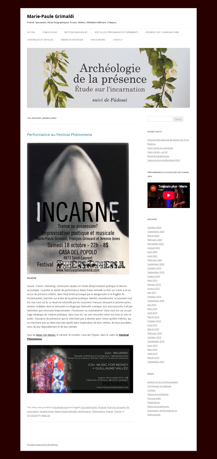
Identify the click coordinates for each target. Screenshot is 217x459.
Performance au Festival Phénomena (59, 134)
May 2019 (152, 280)
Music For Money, (46, 334)
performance (84, 411)
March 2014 (153, 357)
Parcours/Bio (98, 39)
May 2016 (152, 308)
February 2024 (154, 239)
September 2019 (155, 272)
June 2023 (152, 251)
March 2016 (153, 316)
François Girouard (116, 407)
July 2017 (151, 292)
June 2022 (152, 255)
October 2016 (154, 296)
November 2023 (155, 243)
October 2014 (154, 337)
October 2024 (154, 227)
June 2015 (152, 325)
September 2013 (155, 361)
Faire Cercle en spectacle (160, 147)
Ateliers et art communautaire (162, 32)
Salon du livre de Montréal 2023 (163, 160)
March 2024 (153, 235)
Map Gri (46, 415)
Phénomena (98, 411)
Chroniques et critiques (40, 39)
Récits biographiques (75, 32)
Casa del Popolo (89, 407)
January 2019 (154, 284)
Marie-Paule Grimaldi (50, 16)
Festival (102, 407)
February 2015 (154, 333)
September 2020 (155, 264)
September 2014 (155, 341)
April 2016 (152, 312)
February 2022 (154, 260)
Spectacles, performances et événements (116, 32)
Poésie (109, 411)
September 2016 (155, 300)
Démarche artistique (72, 39)
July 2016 (151, 304)
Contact (118, 39)
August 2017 (153, 288)
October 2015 (154, 321)
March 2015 (153, 329)
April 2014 (152, 353)
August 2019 (153, 276)
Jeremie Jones (47, 411)
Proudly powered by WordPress (42, 444)
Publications (50, 32)
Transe (117, 411)
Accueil (31, 32)
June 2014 (152, 345)
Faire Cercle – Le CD (157, 152)
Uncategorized (60, 407)
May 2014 (152, 349)
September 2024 (155, 231)
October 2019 (154, 268)
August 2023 (153, 247)
